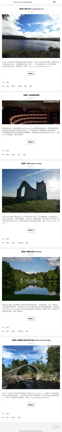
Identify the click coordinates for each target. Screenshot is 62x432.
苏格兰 (13, 417)
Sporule (39, 431)
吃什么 (23, 2)
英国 (7, 86)
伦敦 (19, 154)
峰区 (25, 86)
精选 (24, 154)
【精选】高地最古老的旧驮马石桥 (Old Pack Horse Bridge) (31, 340)
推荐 (30, 86)
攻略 (7, 82)
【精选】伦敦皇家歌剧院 (31, 95)
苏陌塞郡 (20, 242)
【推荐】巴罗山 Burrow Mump (31, 163)
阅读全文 (31, 73)
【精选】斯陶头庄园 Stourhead (31, 252)
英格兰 (13, 86)
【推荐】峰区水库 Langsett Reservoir (31, 9)
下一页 (56, 426)
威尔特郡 (20, 331)
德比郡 (20, 86)
